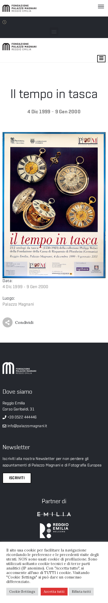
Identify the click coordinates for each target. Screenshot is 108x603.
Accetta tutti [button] (54, 591)
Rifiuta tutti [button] (81, 591)
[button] (54, 31)
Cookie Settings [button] (22, 591)
